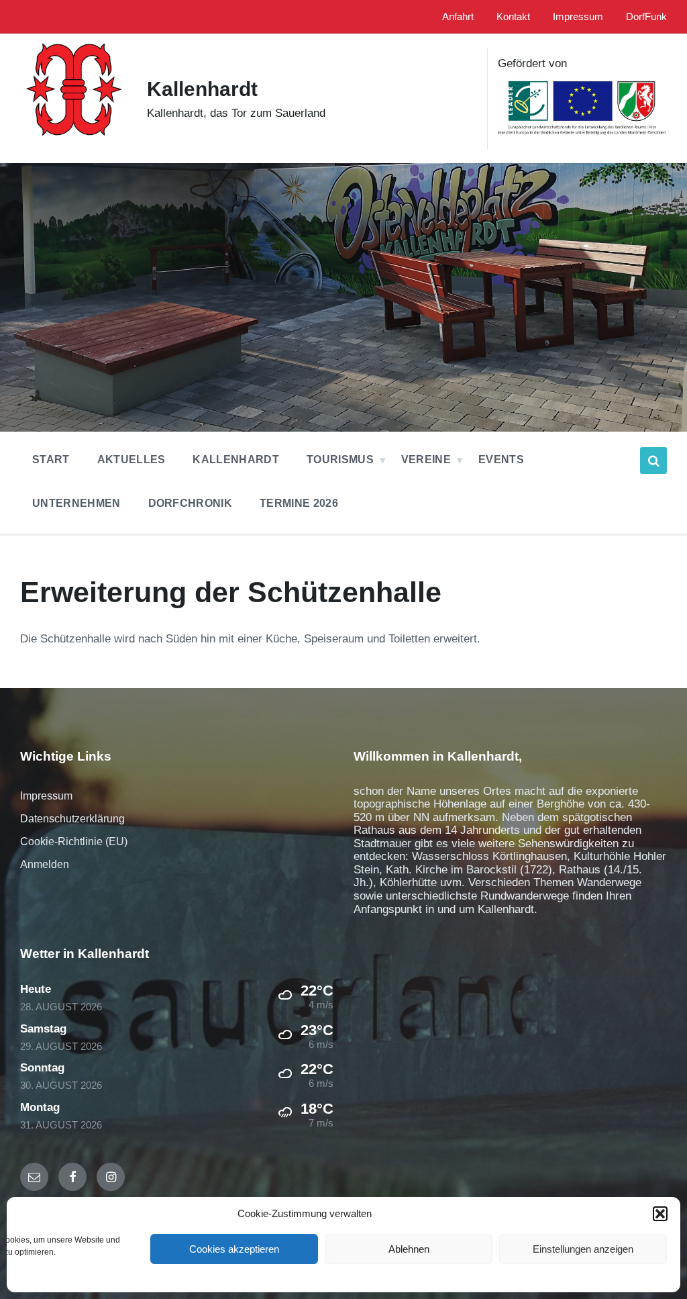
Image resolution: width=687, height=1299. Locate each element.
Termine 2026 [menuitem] (299, 503)
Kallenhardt (202, 89)
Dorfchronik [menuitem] (190, 503)
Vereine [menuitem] (426, 459)
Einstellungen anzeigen (583, 1249)
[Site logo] (73, 146)
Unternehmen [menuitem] (76, 503)
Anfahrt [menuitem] (458, 16)
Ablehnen (408, 1249)
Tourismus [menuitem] (340, 459)
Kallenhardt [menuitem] (236, 459)
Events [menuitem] (501, 459)
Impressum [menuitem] (578, 16)
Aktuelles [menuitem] (131, 459)
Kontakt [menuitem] (513, 16)
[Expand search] (653, 460)
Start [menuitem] (51, 459)
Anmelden (44, 864)
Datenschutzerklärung (72, 818)
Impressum (46, 796)
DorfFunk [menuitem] (646, 16)
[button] (660, 1213)
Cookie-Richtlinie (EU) (73, 841)
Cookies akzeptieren (234, 1249)
